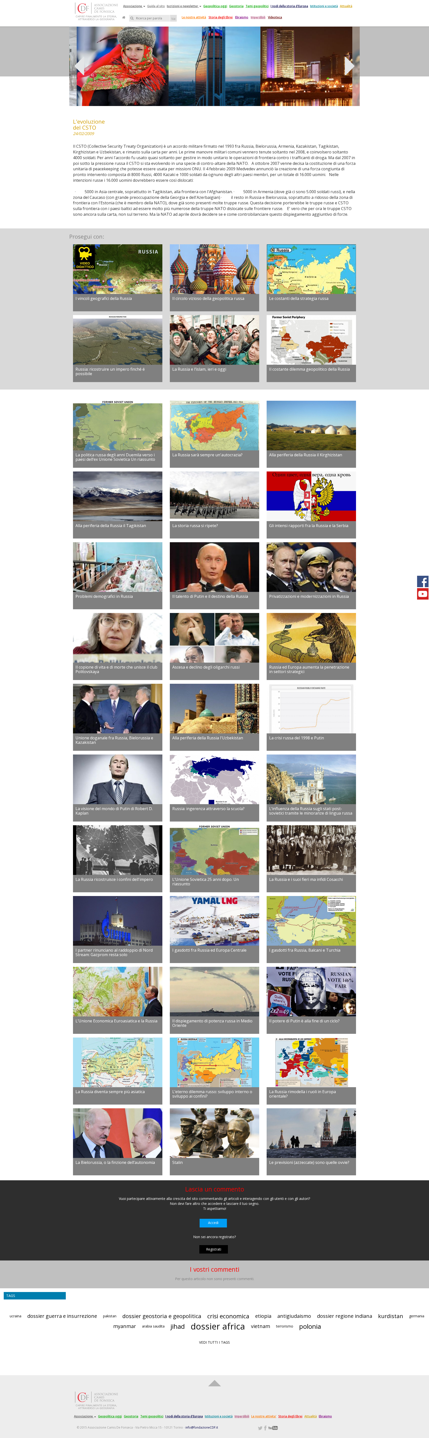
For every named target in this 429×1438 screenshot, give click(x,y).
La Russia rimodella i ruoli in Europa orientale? (302, 1094)
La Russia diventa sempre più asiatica (110, 1091)
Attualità (346, 6)
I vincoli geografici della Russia (103, 298)
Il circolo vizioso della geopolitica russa (208, 298)
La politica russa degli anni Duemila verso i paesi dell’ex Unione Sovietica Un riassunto (115, 457)
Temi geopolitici (257, 6)
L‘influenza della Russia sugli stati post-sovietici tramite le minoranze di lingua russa (310, 811)
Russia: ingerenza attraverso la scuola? (208, 808)
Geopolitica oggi (215, 6)
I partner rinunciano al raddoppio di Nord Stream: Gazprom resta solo (114, 952)
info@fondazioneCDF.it (201, 1427)
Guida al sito (156, 6)
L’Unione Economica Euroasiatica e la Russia (116, 1021)
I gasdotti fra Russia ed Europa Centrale (209, 950)
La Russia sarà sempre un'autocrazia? (207, 455)
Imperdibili (258, 17)
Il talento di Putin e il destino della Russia (210, 596)
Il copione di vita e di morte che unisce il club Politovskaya (116, 669)
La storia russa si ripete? (195, 525)
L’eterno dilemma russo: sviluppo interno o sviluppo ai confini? (212, 1094)
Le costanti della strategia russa (298, 298)
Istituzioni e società (324, 6)
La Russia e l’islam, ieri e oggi (199, 369)
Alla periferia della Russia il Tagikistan (110, 525)
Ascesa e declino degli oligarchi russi (206, 667)
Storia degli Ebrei (221, 17)
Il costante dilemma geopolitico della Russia (309, 369)
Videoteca (275, 17)
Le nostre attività (194, 17)
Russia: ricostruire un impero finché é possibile (110, 371)
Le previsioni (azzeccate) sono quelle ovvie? (309, 1162)
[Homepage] (123, 17)
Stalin (177, 1162)
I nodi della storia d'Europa (289, 6)
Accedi (213, 1222)
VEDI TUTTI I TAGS (214, 1342)
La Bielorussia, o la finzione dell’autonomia (115, 1162)
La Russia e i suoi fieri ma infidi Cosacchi (306, 879)
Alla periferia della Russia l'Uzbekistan (207, 738)
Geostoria (236, 6)
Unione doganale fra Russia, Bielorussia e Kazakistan (114, 740)
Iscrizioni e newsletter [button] (183, 6)
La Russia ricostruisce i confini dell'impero (114, 879)
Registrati (213, 1249)
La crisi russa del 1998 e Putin (296, 738)
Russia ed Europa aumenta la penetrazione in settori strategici (309, 669)
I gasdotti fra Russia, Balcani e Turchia (304, 950)
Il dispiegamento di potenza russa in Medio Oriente (212, 1023)
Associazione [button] (133, 6)
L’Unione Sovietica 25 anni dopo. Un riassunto (205, 882)
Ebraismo (241, 17)
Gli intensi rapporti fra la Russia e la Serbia (308, 525)
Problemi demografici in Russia (104, 596)
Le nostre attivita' (263, 1416)
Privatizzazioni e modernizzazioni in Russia (309, 596)
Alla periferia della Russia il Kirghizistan (305, 455)
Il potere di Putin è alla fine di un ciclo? (304, 1021)
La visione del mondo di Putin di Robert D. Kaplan (114, 811)
